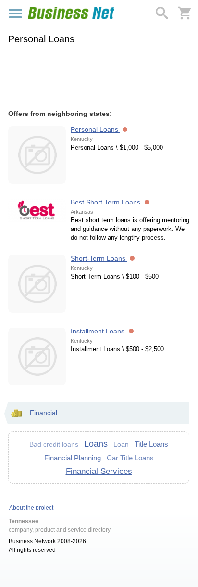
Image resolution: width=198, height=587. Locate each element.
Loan (121, 444)
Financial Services (99, 471)
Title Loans (151, 444)
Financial (43, 413)
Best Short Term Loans (106, 202)
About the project (31, 507)
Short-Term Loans (99, 258)
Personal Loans (95, 129)
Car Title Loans (130, 458)
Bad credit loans (53, 444)
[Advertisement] (98, 75)
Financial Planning (72, 458)
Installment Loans (98, 331)
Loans (96, 443)
